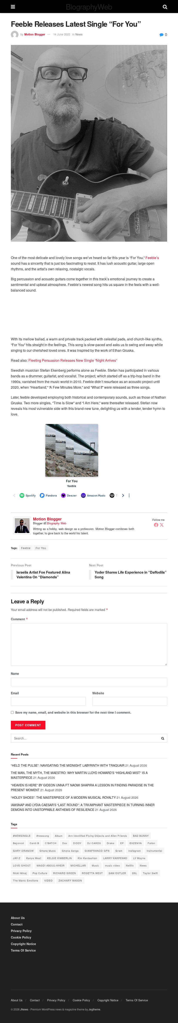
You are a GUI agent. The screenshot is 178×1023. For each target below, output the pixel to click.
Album (59, 835)
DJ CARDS (94, 843)
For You (41, 548)
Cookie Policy (21, 937)
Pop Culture (40, 873)
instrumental (154, 850)
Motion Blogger (34, 34)
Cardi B (34, 843)
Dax (64, 843)
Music (95, 865)
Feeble (26, 548)
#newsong (42, 835)
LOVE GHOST (22, 865)
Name (15, 673)
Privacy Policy (21, 931)
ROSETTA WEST (92, 873)
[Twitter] (161, 524)
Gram (118, 850)
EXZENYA (136, 843)
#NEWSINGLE (22, 835)
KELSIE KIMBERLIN (59, 858)
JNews (24, 1009)
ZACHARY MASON (70, 880)
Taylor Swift (150, 873)
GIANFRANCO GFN (97, 850)
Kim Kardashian (87, 858)
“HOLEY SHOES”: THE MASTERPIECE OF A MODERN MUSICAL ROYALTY (63, 797)
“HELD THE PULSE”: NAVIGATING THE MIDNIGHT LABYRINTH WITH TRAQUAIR (67, 765)
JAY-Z (16, 858)
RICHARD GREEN (64, 873)
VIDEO (48, 880)
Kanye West (33, 858)
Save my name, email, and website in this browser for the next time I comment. (73, 712)
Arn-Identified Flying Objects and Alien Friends (97, 835)
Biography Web (56, 523)
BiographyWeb (89, 6)
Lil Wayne (139, 858)
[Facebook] (156, 524)
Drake (110, 843)
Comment (19, 619)
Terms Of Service (23, 950)
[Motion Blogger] (22, 525)
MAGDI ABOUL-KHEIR (51, 865)
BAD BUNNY (141, 835)
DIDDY (77, 843)
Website (98, 693)
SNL (134, 873)
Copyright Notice (23, 944)
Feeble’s (152, 257)
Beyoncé (18, 843)
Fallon (151, 843)
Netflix (130, 865)
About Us (18, 918)
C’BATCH (50, 843)
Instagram (134, 850)
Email (15, 693)
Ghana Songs (70, 850)
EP (122, 843)
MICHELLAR (78, 865)
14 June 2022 (61, 34)
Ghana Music (48, 850)
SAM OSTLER (117, 873)
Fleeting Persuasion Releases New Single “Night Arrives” (72, 360)
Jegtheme (94, 1009)
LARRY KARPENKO (115, 858)
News (78, 34)
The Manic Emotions (25, 880)
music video (112, 865)
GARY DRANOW (23, 850)
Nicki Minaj (20, 873)
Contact (17, 924)
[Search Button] (162, 738)
